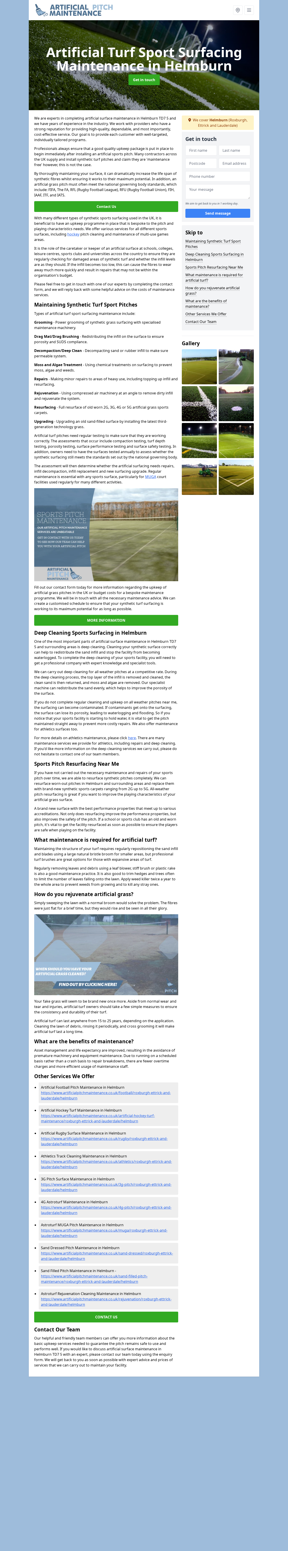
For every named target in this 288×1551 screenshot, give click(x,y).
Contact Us (106, 206)
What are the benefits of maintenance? (206, 303)
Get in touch (144, 79)
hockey (73, 234)
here (132, 737)
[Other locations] (238, 10)
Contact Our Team (200, 321)
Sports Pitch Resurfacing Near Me (214, 267)
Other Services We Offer (206, 314)
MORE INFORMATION (106, 620)
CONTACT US (106, 1317)
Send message (218, 213)
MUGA (150, 476)
